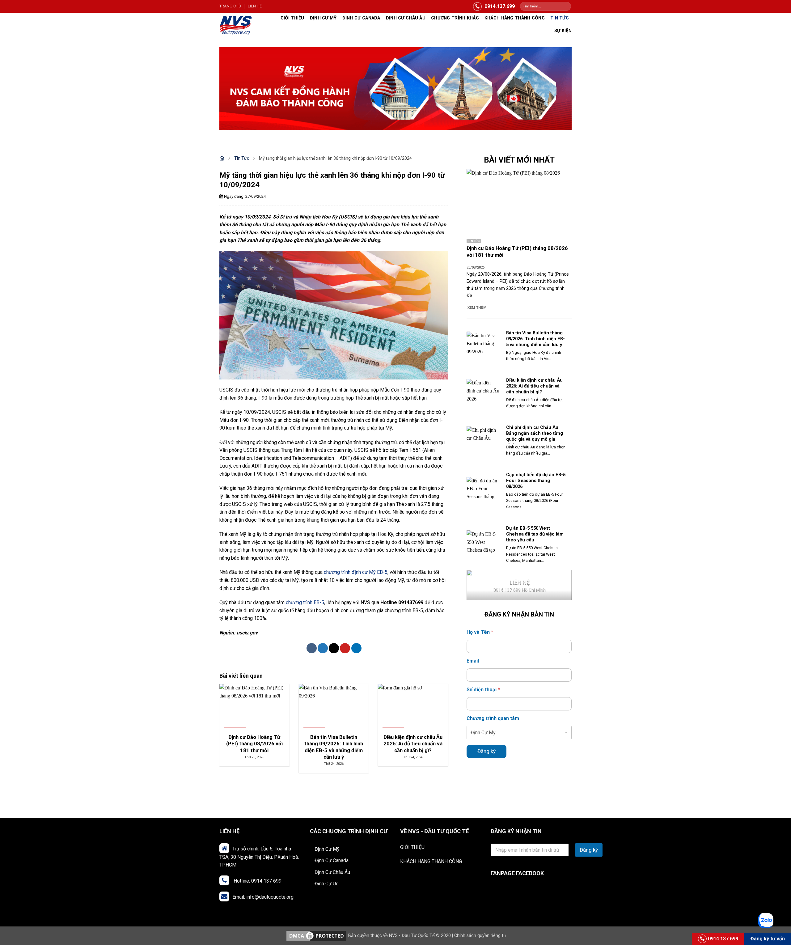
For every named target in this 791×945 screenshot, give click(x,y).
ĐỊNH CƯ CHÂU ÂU (405, 18)
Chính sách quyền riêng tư (480, 935)
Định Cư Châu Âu (332, 872)
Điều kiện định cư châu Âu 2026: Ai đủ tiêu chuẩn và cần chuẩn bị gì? (534, 386)
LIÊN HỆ (255, 6)
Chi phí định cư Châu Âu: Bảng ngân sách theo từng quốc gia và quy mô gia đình (534, 436)
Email (473, 661)
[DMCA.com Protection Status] (316, 935)
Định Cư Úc (326, 884)
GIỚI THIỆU (412, 847)
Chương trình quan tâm (493, 718)
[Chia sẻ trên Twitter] (323, 648)
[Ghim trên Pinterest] (345, 648)
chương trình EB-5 (305, 602)
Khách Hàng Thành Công (514, 18)
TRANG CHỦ (230, 6)
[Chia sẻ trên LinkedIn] (356, 648)
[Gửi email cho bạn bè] (334, 648)
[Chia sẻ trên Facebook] (312, 648)
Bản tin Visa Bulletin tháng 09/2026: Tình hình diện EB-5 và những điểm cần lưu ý (535, 338)
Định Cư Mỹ (323, 18)
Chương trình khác (455, 18)
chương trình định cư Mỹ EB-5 (355, 572)
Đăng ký (486, 751)
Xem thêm (477, 307)
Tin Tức (559, 18)
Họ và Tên (480, 632)
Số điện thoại (483, 690)
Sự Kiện (563, 30)
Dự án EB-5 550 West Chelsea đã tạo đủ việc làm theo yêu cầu (535, 534)
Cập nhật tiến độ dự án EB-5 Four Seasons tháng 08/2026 (535, 480)
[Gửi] (565, 6)
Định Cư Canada (361, 18)
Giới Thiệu (292, 18)
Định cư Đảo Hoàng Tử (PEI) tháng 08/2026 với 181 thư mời (517, 251)
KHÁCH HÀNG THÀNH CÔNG (431, 861)
